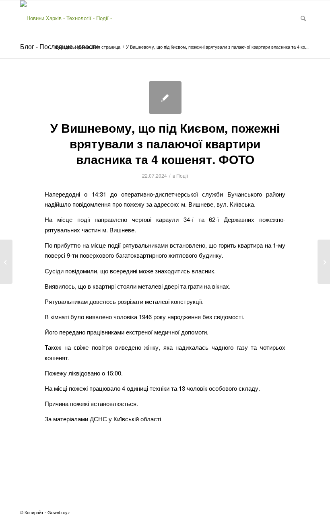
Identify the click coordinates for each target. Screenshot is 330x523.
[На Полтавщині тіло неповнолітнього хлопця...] (6, 262)
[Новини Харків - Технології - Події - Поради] (73, 18)
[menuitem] (303, 18)
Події (182, 175)
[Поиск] (303, 18)
